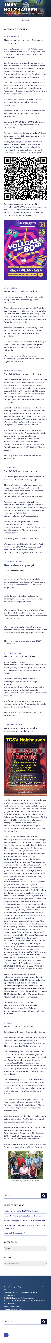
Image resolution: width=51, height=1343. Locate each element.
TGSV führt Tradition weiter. (21, 291)
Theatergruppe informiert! (19, 656)
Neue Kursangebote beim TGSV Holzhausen (24, 1221)
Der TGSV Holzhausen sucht (20, 471)
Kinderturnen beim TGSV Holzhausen (21, 1211)
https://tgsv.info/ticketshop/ (17, 141)
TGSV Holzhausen (21, 7)
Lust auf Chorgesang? (14, 1233)
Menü (26, 20)
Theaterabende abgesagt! (19, 565)
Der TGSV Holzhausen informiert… (24, 374)
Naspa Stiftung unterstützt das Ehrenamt (23, 1216)
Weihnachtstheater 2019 (18, 1026)
